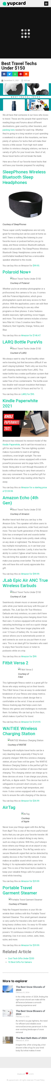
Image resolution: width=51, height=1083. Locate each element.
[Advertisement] (25, 1074)
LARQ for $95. (28, 394)
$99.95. (36, 265)
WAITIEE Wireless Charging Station (20, 731)
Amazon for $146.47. (31, 335)
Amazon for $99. (29, 656)
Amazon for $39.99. (30, 945)
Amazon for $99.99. (30, 574)
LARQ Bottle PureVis (22, 342)
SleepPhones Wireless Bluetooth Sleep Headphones (24, 177)
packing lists (9, 130)
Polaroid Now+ (17, 272)
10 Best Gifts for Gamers (20, 962)
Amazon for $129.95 (31, 722)
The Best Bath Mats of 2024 (31, 1038)
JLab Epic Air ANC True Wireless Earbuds (25, 583)
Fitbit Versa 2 (15, 662)
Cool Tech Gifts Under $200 (21, 958)
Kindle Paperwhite (11, 444)
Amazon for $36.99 (30, 801)
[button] (46, 4)
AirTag (9, 807)
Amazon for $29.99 (30, 881)
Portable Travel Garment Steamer (20, 890)
